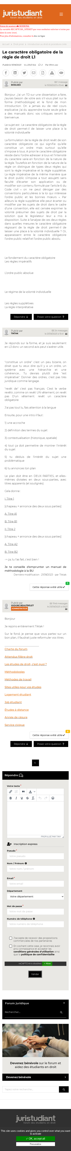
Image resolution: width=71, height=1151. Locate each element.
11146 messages (60, 603)
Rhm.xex (53, 65)
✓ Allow (47, 963)
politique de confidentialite (37, 954)
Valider (35, 974)
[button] (32, 791)
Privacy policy (35, 1147)
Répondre (20, 316)
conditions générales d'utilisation (34, 951)
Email (10, 878)
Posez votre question (49, 316)
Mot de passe (14, 906)
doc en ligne (39, 36)
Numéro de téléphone (20, 918)
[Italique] (16, 798)
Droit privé (18, 44)
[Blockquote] (23, 791)
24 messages (61, 330)
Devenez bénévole (18, 1077)
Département (14, 891)
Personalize (35, 1144)
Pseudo (11, 850)
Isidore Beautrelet (22, 605)
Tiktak (14, 333)
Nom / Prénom (16, 863)
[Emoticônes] (53, 798)
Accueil (5, 44)
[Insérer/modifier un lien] (10, 791)
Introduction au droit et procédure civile (47, 44)
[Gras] (10, 798)
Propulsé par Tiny (51, 836)
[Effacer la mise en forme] (33, 798)
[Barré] (27, 798)
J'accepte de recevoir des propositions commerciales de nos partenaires (35, 939)
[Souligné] (22, 798)
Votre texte (13, 786)
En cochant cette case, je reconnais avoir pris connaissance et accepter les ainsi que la (37, 950)
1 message (62, 82)
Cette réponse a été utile (50, 586)
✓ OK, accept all (35, 1138)
